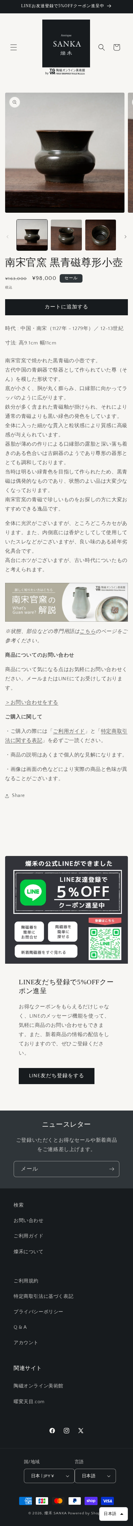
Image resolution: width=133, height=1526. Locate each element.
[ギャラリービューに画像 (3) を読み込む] (100, 235)
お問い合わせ (29, 1220)
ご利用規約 (26, 1281)
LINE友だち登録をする (56, 1076)
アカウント (26, 1343)
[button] (13, 47)
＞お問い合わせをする (31, 702)
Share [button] (18, 795)
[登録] (111, 1169)
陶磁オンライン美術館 (38, 1386)
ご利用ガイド (69, 731)
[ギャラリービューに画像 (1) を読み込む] (32, 235)
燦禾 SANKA (55, 1513)
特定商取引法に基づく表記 (43, 1296)
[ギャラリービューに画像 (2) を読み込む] (66, 235)
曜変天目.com (29, 1402)
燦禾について (29, 1252)
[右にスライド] (125, 236)
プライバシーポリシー (38, 1312)
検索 (19, 1205)
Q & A (20, 1327)
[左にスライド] (7, 236)
